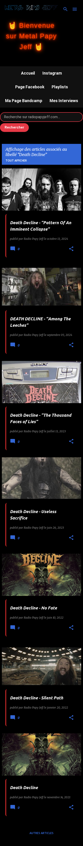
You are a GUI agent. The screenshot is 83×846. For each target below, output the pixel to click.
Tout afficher (16, 160)
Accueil (28, 73)
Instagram (52, 73)
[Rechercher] (65, 9)
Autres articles (41, 833)
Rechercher (14, 127)
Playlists (60, 87)
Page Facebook (29, 87)
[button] (71, 249)
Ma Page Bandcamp (23, 100)
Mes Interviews (64, 100)
